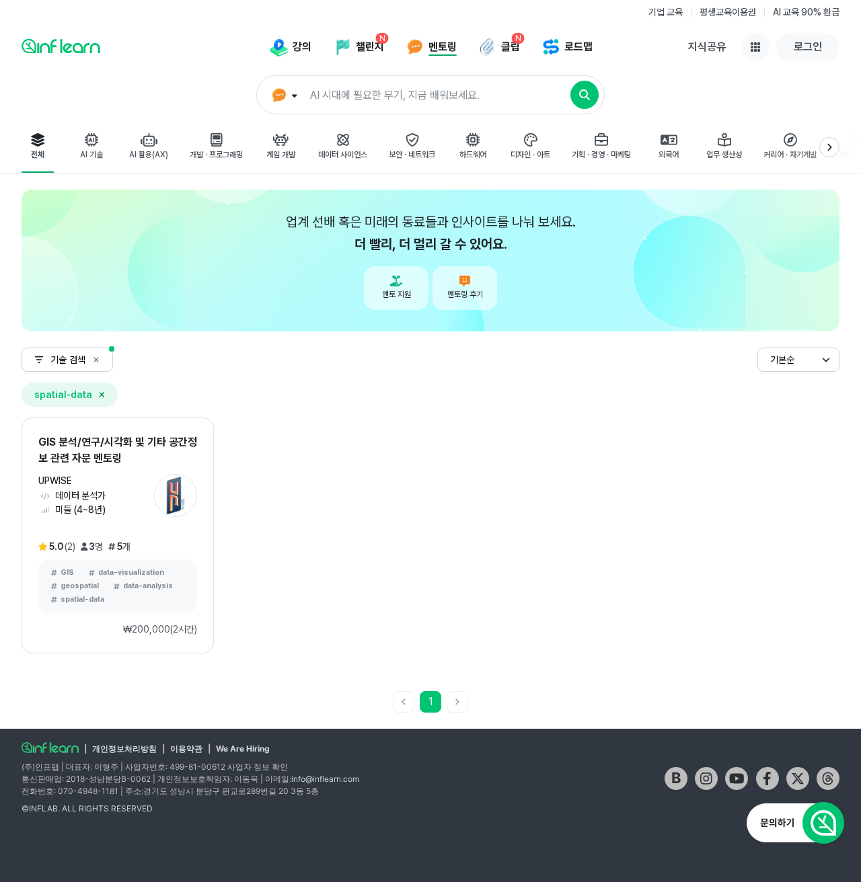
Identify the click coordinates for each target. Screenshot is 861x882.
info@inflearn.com (325, 779)
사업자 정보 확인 (257, 767)
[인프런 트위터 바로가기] (797, 778)
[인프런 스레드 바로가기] (828, 778)
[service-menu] (755, 47)
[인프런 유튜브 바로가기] (736, 778)
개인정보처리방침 (124, 749)
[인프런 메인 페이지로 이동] (61, 46)
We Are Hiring (243, 749)
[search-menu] (282, 95)
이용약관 (186, 749)
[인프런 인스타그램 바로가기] (706, 778)
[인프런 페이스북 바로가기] (767, 778)
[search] (584, 95)
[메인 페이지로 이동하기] (50, 747)
